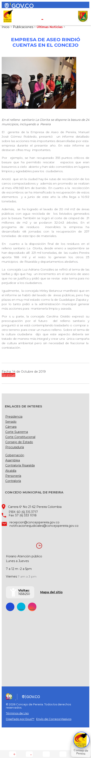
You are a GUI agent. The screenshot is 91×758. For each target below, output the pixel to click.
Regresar (8, 375)
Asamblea (12, 460)
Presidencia (13, 416)
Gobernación (14, 455)
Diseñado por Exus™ (20, 719)
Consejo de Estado (19, 442)
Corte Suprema (16, 432)
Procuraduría (14, 447)
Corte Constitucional (20, 437)
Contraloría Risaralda (20, 465)
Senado (11, 422)
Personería (13, 476)
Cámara (11, 427)
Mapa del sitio (51, 592)
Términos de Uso (17, 713)
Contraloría (13, 481)
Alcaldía (10, 471)
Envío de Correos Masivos (53, 719)
